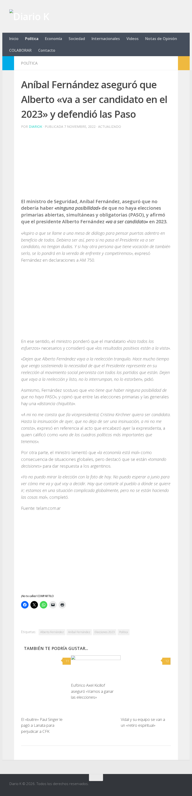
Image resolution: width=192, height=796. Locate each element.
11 (67, 661)
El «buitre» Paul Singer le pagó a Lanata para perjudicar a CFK (42, 725)
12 (167, 661)
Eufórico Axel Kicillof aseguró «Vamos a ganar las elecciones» (92, 691)
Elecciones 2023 (105, 632)
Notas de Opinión (161, 38)
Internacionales (106, 38)
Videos (132, 38)
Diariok (35, 126)
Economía (53, 38)
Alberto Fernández (52, 632)
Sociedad (77, 38)
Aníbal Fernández (79, 632)
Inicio (13, 38)
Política (31, 38)
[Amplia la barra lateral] (8, 63)
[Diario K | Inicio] (29, 16)
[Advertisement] (96, 165)
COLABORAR (20, 50)
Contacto (46, 50)
